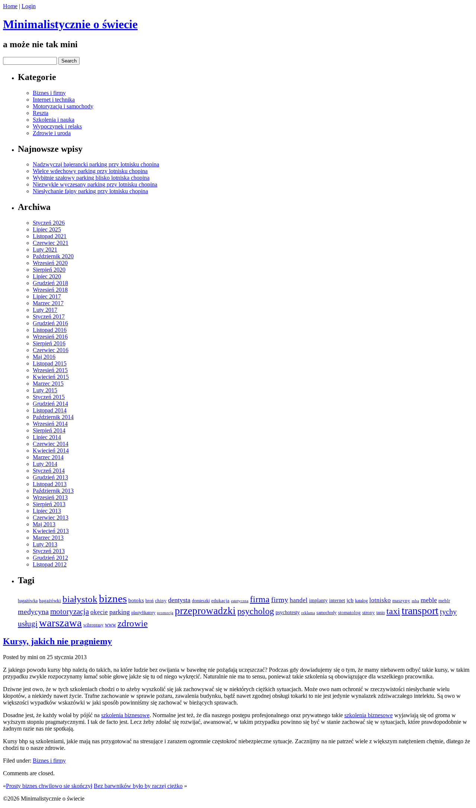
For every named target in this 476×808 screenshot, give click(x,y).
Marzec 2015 (48, 383)
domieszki (201, 600)
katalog (361, 600)
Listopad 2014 (50, 410)
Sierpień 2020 (49, 269)
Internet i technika (54, 99)
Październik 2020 (53, 256)
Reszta (40, 113)
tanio (380, 612)
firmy (279, 599)
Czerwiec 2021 (50, 243)
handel (299, 600)
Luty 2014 (45, 464)
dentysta (179, 600)
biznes (113, 598)
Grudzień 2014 (50, 403)
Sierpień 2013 (49, 504)
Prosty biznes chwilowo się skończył (49, 786)
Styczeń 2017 (49, 316)
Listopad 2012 (50, 564)
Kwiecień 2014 (51, 450)
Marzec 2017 (48, 303)
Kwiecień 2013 (51, 531)
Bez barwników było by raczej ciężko (138, 786)
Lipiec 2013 (47, 511)
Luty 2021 (45, 249)
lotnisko (380, 600)
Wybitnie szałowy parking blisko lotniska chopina (91, 178)
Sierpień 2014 (49, 430)
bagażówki (50, 600)
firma (260, 599)
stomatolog (349, 612)
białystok (79, 599)
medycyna (33, 611)
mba (415, 600)
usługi (28, 624)
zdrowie (133, 623)
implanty (318, 600)
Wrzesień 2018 (50, 290)
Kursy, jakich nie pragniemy (57, 641)
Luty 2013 (45, 544)
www (110, 624)
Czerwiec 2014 (50, 444)
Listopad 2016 (50, 330)
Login (29, 6)
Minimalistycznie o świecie (70, 24)
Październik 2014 (53, 417)
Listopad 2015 (50, 363)
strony (368, 612)
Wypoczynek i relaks (57, 126)
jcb (350, 600)
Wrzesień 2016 (50, 336)
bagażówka (28, 600)
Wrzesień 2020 (50, 263)
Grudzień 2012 (50, 558)
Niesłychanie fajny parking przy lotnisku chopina (90, 191)
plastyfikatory (143, 612)
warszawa (60, 623)
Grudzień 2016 (50, 323)
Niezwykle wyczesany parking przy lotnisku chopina (95, 184)
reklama (308, 613)
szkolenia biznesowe (125, 715)
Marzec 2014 (48, 457)
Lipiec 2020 (47, 276)
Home (10, 6)
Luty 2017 (45, 310)
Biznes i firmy (49, 93)
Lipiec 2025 (47, 229)
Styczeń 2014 (49, 470)
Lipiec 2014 (47, 437)
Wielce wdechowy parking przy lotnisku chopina (90, 171)
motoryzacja (69, 611)
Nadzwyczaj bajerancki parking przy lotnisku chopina (96, 164)
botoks (136, 600)
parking (119, 612)
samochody (326, 612)
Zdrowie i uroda (52, 133)
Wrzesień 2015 (50, 370)
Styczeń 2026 (49, 223)
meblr (444, 600)
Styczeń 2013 (49, 551)
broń (149, 600)
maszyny (401, 600)
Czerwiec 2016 (50, 350)
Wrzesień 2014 (50, 424)
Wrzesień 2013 (50, 497)
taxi (393, 611)
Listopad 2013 (50, 484)
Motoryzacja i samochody (63, 106)
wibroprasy (93, 624)
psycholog (255, 611)
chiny (161, 600)
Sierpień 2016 (49, 343)
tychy (448, 611)
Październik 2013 (53, 491)
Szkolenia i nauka (53, 119)
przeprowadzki (205, 610)
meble (429, 600)
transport (420, 610)
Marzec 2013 (48, 537)
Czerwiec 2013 (50, 517)
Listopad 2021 (50, 236)
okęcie (99, 612)
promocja (165, 613)
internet (337, 600)
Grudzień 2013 (50, 477)
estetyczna (239, 600)
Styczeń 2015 (49, 397)
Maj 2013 (44, 524)
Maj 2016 (44, 357)
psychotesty (288, 612)
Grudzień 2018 (50, 283)
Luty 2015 (45, 390)
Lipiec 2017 (47, 296)
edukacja (220, 600)
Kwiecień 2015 (51, 377)
